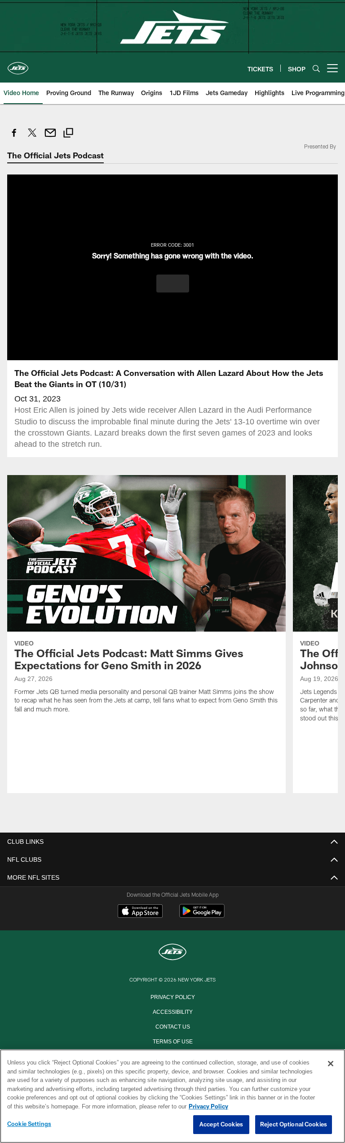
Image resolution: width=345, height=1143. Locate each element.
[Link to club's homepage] (18, 64)
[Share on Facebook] (14, 137)
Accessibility (172, 1011)
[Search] (316, 68)
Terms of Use (172, 1040)
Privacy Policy (172, 996)
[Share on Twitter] (32, 137)
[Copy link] (68, 134)
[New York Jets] (172, 952)
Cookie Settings (29, 1124)
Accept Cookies (221, 1124)
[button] (172, 283)
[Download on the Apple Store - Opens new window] (140, 911)
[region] (172, 1096)
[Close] (331, 1064)
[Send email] (50, 137)
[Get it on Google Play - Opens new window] (201, 915)
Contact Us (172, 1025)
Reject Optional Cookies (293, 1124)
